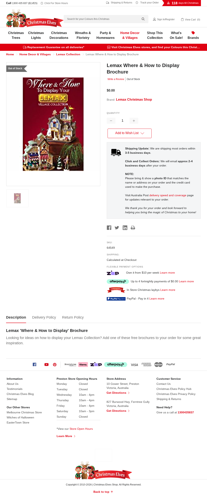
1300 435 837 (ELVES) (24, 3)
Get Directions (117, 392)
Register (170, 19)
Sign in (161, 19)
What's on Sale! (176, 35)
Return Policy (73, 317)
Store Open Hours (81, 428)
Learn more (167, 272)
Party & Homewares (105, 35)
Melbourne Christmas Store (24, 412)
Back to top (101, 491)
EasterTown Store (18, 422)
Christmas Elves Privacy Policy (175, 394)
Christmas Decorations (59, 35)
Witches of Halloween (20, 417)
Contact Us (163, 383)
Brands (193, 37)
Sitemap (12, 399)
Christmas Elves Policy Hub (173, 388)
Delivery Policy (44, 317)
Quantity (113, 113)
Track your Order (149, 2)
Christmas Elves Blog (20, 394)
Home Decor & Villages (129, 35)
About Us (12, 383)
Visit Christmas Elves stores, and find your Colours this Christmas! (157, 47)
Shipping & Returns (121, 2)
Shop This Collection (155, 35)
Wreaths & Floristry (83, 35)
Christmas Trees (16, 35)
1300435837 (186, 412)
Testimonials (14, 388)
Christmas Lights (36, 35)
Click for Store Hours (56, 3)
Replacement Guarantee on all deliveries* (55, 47)
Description (16, 317)
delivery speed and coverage (167, 195)
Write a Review (116, 79)
